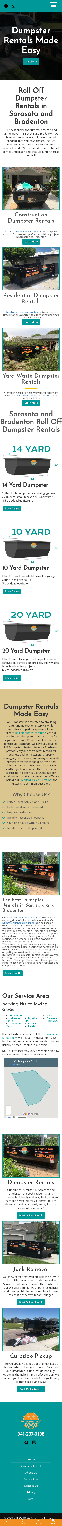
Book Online (12, 508)
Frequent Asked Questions (36, 780)
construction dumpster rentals (25, 231)
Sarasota (52, 1018)
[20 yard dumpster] (31, 628)
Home (31, 1459)
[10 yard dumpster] (31, 545)
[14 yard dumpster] (31, 462)
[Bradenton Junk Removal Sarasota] (31, 1243)
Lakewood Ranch (13, 1020)
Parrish (32, 1026)
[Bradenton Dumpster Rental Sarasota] (31, 873)
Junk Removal (31, 1270)
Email (38, 1523)
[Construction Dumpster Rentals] (31, 188)
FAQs (31, 1499)
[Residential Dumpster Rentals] (31, 268)
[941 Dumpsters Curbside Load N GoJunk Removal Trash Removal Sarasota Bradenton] (31, 1329)
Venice (50, 1015)
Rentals (53, 1523)
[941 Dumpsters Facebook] (6, 6)
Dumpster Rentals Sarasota (22, 917)
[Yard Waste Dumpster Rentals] (31, 349)
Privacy (31, 1492)
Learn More (31, 241)
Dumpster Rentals (31, 1183)
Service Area (31, 1479)
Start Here (31, 61)
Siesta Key (52, 1021)
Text (23, 1523)
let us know (9, 1037)
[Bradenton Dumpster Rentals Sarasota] (31, 1156)
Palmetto (33, 1023)
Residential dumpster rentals (22, 312)
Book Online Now (29, 1215)
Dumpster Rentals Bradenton (19, 922)
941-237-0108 (31, 1433)
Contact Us (31, 1485)
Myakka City (31, 1020)
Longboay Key (13, 1025)
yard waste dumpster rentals (33, 395)
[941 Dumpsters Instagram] (13, 5)
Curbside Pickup (31, 1356)
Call (7, 1523)
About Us (31, 1472)
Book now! (11, 973)
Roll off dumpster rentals (30, 733)
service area (50, 1034)
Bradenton (15, 1015)
